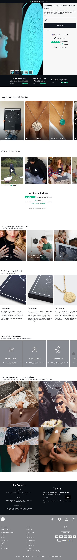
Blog (2, 545)
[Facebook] (59, 519)
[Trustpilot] (65, 44)
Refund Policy (4, 540)
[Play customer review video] (12, 170)
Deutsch (35, 551)
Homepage (4, 527)
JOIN (68, 497)
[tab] (12, 72)
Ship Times (3, 543)
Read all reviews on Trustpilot (38, 203)
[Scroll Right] (73, 120)
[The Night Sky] (3, 519)
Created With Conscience (7, 532)
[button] (60, 30)
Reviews (3, 537)
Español (40, 551)
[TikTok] (52, 519)
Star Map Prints (4, 548)
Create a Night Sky (5, 529)
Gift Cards (3, 535)
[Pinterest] (73, 519)
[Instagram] (66, 519)
